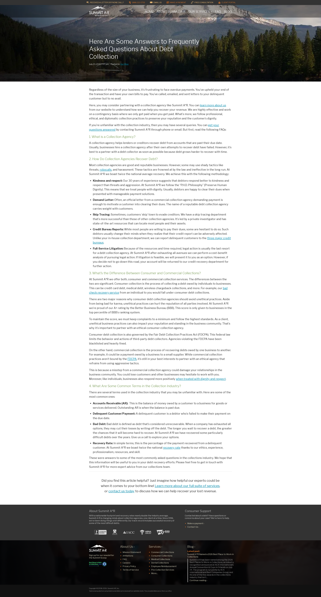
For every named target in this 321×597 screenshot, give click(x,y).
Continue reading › (198, 580)
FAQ (218, 11)
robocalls (106, 169)
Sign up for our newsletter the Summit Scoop (101, 556)
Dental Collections (160, 563)
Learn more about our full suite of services (187, 486)
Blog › (191, 546)
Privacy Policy (129, 566)
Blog (228, 11)
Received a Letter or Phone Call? (107, 2)
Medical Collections (160, 559)
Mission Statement (132, 552)
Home (149, 11)
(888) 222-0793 (138, 2)
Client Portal (228, 2)
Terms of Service (131, 570)
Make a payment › (195, 523)
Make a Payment (178, 2)
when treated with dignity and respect (201, 378)
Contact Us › (193, 527)
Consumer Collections (161, 556)
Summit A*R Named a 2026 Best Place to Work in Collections (210, 555)
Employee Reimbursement (164, 566)
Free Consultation (203, 2)
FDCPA (132, 359)
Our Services (200, 11)
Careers (126, 563)
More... (154, 573)
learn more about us (213, 105)
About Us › (127, 546)
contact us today (121, 491)
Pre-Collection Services (162, 570)
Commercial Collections (162, 552)
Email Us (157, 2)
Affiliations (128, 556)
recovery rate (171, 447)
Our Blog (124, 64)
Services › (155, 546)
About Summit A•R (171, 11)
